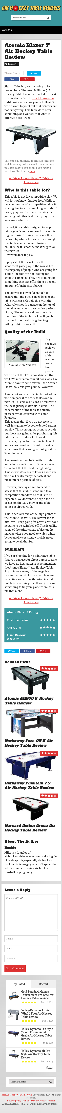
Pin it (28, 79)
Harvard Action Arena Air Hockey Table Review (29, 828)
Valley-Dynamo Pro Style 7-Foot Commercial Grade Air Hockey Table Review (37, 1033)
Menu (8, 29)
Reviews (12, 64)
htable (10, 848)
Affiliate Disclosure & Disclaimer (39, 1100)
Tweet (35, 73)
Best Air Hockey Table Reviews (16, 1095)
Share (12, 79)
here (32, 171)
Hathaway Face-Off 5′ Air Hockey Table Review (28, 743)
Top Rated (18, 984)
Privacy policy (14, 1100)
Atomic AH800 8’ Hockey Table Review (28, 700)
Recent (43, 984)
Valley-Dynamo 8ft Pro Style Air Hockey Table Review (36, 1054)
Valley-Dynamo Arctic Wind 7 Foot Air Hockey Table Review (36, 1013)
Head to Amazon (43, 98)
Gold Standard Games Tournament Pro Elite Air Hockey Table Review (37, 995)
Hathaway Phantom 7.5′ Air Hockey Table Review (29, 785)
